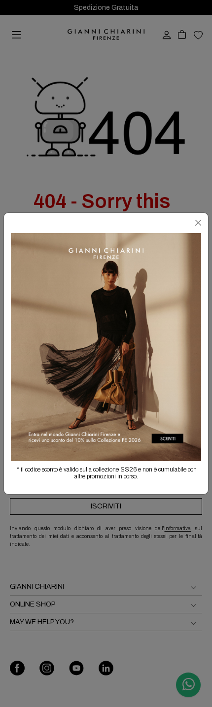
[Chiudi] (198, 222)
